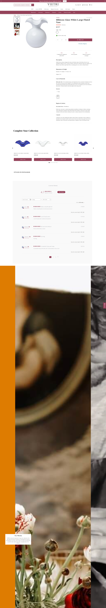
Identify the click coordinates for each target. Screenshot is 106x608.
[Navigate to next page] (58, 256)
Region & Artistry (60, 103)
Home (15, 15)
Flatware (54, 12)
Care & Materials (60, 78)
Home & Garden (67, 12)
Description (59, 59)
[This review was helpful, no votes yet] (81, 212)
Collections (46, 9)
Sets (74, 12)
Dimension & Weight (61, 69)
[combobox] (24, 5)
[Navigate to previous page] (48, 256)
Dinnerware (33, 12)
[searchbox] (25, 199)
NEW (32, 9)
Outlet (73, 9)
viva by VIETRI (39, 9)
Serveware (40, 12)
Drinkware (47, 12)
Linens (59, 12)
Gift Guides (67, 9)
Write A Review (61, 192)
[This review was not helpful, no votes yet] (83, 212)
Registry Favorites (54, 9)
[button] (17, 19)
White (57, 32)
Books (62, 9)
